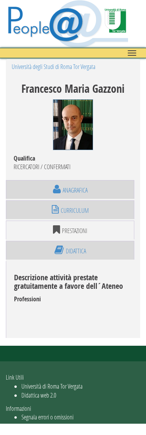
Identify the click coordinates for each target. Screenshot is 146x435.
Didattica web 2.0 (38, 395)
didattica (76, 251)
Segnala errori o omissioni (47, 417)
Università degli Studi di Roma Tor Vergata (53, 66)
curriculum (75, 210)
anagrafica (75, 190)
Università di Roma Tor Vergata (52, 386)
